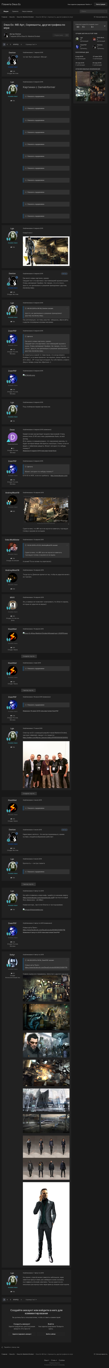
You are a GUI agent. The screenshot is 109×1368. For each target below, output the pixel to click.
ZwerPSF (12, 331)
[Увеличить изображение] (29, 375)
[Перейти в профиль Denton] (6, 35)
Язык (46, 1360)
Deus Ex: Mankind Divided (31, 36)
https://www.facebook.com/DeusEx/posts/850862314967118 (44, 930)
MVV (12, 597)
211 (13, 973)
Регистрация (100, 4)
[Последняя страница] (21, 44)
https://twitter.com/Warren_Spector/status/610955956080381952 (45, 737)
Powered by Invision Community (54, 1365)
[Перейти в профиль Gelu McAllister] (12, 547)
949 (13, 511)
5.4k (13, 71)
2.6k (13, 349)
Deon (12, 430)
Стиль (53, 1360)
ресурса (65, 974)
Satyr (12, 955)
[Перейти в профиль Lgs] (12, 89)
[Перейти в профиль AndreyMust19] (12, 500)
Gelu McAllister (12, 540)
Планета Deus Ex (11, 4)
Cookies (62, 1360)
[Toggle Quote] (26, 308)
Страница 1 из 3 (31, 44)
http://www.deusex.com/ (59, 475)
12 (13, 448)
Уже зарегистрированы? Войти (79, 4)
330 (13, 647)
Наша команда (27, 11)
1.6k (13, 100)
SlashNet (12, 629)
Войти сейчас (51, 1334)
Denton (18, 34)
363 (13, 616)
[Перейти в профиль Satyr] (12, 962)
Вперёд (16, 44)
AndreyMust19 (12, 493)
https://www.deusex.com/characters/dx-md (38, 897)
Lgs (12, 82)
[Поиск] (105, 11)
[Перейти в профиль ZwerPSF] (12, 338)
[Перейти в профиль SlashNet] (12, 636)
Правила (15, 11)
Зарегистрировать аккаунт (22, 1334)
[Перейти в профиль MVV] (12, 605)
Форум (6, 11)
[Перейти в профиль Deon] (12, 437)
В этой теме (96, 11)
